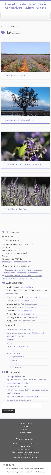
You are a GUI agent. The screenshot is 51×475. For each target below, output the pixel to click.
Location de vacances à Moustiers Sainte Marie (26, 6)
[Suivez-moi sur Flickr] (9, 236)
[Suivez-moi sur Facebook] (3, 236)
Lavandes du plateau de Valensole (23, 164)
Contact (10, 339)
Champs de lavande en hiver (20, 119)
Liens (26, 435)
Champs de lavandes (16, 75)
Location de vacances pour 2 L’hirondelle (26, 333)
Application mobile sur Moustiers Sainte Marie (27, 379)
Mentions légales (26, 432)
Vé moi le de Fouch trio (17, 386)
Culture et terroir (16, 367)
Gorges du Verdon (17, 357)
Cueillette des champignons (19, 400)
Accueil (4, 26)
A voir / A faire (13, 353)
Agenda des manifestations (18, 383)
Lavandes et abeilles (15, 209)
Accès (9, 343)
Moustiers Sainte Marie (17, 346)
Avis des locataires (26, 287)
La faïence (14, 350)
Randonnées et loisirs (18, 364)
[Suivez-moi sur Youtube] (6, 236)
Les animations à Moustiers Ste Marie (23, 396)
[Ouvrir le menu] (47, 15)
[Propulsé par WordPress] (17, 471)
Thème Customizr (37, 472)
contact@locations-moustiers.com (16, 261)
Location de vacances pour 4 (20, 329)
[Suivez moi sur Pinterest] (13, 236)
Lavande (13, 360)
